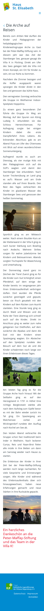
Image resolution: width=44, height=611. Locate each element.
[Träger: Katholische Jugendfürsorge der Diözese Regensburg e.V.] (20, 586)
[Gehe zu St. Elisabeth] (21, 6)
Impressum (32, 593)
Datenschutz (19, 593)
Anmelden (33, 597)
